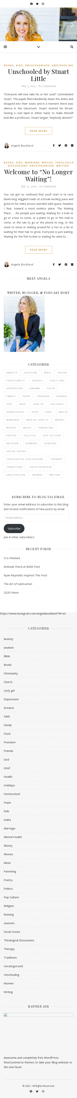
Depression (14, 388)
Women (37, 474)
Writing (62, 165)
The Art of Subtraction (18, 584)
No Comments (47, 86)
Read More (38, 131)
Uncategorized (37, 65)
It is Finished (12, 558)
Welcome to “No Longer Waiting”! (38, 175)
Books (9, 65)
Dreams (35, 388)
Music (27, 427)
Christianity (15, 380)
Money (60, 419)
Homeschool (15, 411)
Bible (47, 372)
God (9, 404)
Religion (12, 443)
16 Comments (47, 186)
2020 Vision (11, 592)
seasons (50, 443)
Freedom (43, 396)
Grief (23, 404)
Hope (35, 411)
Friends (61, 396)
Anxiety (12, 372)
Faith (51, 388)
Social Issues (16, 451)
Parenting (46, 427)
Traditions (14, 467)
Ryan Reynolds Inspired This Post (25, 575)
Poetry (11, 435)
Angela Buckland (22, 145)
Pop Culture (52, 435)
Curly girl (57, 380)
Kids (19, 65)
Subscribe (14, 528)
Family (11, 396)
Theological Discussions (25, 459)
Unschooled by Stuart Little (38, 75)
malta (63, 411)
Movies (47, 162)
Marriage (32, 162)
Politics (30, 435)
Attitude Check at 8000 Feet (22, 566)
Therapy (57, 459)
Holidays (57, 404)
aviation (30, 372)
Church (37, 380)
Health (38, 404)
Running (32, 443)
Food (26, 396)
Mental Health (37, 419)
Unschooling (62, 65)
